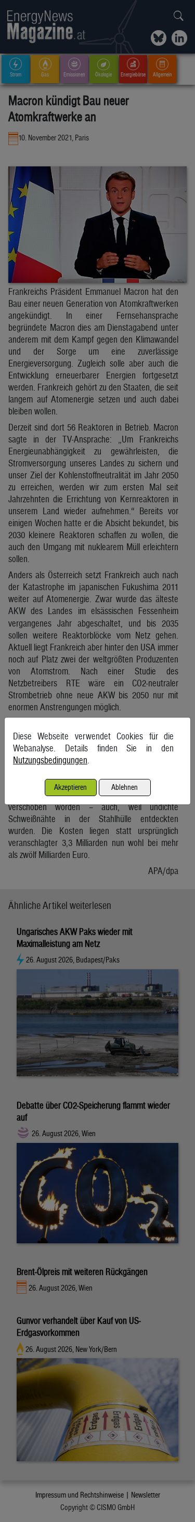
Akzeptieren (70, 787)
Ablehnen (124, 787)
